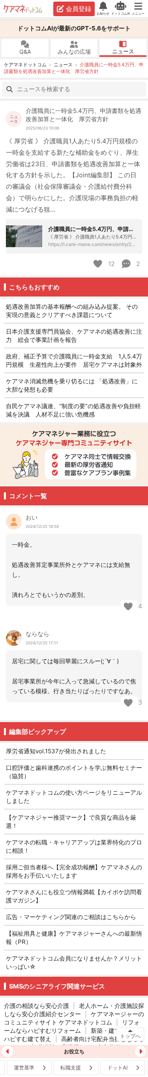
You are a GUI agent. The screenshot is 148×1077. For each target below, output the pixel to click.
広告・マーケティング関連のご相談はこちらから (71, 917)
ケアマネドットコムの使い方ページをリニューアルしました (74, 797)
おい (31, 517)
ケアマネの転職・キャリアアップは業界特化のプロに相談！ (74, 846)
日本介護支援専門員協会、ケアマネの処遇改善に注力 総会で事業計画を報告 (74, 335)
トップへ (130, 1036)
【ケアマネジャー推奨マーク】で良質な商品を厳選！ (71, 821)
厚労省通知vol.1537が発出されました (56, 751)
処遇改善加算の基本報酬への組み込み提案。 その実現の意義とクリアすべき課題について (72, 311)
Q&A (25, 51)
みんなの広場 (74, 51)
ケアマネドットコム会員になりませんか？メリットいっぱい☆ (74, 962)
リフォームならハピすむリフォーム (72, 1026)
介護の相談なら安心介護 (36, 1005)
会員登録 (78, 9)
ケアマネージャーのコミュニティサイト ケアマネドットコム (74, 1018)
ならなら (37, 634)
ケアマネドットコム (23, 9)
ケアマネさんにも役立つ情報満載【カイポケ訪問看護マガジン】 (74, 896)
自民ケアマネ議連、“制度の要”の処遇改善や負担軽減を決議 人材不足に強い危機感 (73, 410)
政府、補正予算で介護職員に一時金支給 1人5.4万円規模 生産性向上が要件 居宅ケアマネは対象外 (74, 360)
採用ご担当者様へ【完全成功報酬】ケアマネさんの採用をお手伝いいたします (74, 871)
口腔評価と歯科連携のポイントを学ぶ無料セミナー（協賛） (74, 772)
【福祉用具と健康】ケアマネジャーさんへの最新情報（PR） (74, 938)
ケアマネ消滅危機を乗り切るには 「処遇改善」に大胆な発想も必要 (72, 385)
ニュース (123, 51)
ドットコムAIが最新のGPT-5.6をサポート (74, 28)
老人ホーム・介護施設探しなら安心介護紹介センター (74, 1010)
